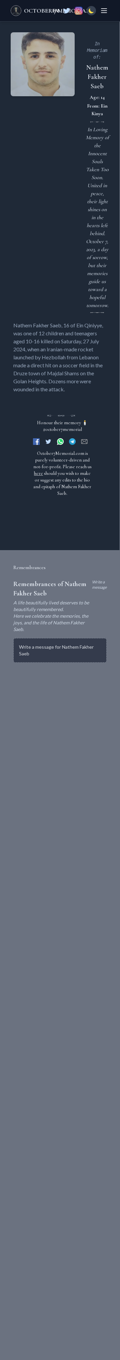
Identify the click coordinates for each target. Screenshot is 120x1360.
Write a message (99, 584)
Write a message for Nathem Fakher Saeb (56, 650)
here (38, 473)
